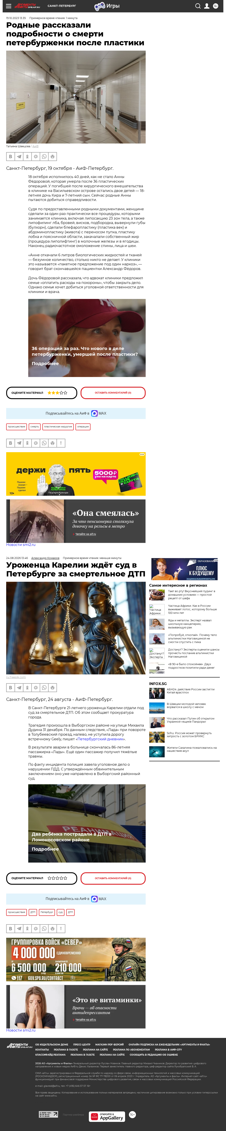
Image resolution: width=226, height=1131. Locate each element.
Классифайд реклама (50, 1054)
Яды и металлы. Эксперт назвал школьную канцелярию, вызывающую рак (190, 624)
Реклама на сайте (95, 1049)
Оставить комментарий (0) (113, 392)
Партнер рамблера (73, 1114)
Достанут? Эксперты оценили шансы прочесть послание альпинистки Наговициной (193, 653)
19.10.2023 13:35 (16, 18)
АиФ (35, 146)
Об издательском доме (51, 1044)
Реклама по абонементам (131, 1049)
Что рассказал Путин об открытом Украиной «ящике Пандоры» (190, 720)
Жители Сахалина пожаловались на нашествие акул (192, 749)
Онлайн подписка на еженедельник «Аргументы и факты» (169, 1044)
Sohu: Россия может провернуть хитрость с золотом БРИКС (189, 735)
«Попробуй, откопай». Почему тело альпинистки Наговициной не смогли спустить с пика (192, 638)
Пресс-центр (81, 1044)
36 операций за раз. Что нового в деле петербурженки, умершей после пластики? (85, 351)
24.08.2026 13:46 (17, 558)
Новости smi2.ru (21, 545)
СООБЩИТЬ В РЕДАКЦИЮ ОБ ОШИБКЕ (154, 1054)
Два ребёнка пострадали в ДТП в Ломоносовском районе (71, 836)
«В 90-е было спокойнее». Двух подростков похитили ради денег (191, 665)
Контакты (42, 1049)
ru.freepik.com (16, 677)
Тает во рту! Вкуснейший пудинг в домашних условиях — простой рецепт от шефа (191, 594)
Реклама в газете (66, 1049)
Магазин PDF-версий (109, 1044)
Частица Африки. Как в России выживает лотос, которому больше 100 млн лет (192, 609)
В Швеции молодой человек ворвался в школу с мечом (186, 705)
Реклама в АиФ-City (168, 1049)
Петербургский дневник (100, 739)
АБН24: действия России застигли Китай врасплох (191, 691)
